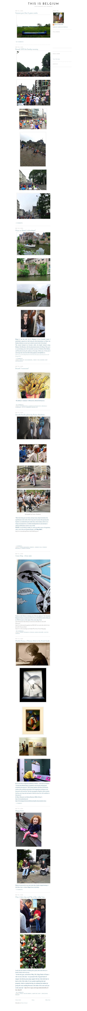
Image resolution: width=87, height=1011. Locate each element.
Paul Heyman (40, 359)
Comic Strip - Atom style (23, 556)
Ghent (35, 359)
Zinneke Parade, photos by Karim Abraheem (30, 415)
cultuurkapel (29, 359)
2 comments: (19, 358)
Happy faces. (19, 811)
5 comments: (19, 889)
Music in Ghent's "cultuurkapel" (25, 230)
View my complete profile (60, 27)
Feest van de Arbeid (25, 993)
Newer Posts (18, 1000)
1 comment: (19, 803)
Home (33, 1000)
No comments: (20, 41)
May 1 (39, 993)
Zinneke (32, 547)
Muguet (17, 994)
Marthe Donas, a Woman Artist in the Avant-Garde (32, 641)
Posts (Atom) (24, 1003)
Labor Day (35, 993)
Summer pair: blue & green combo (26, 13)
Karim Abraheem (24, 547)
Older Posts (47, 1000)
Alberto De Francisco (34, 406)
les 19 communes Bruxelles (30, 407)
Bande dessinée (39, 632)
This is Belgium (43, 4)
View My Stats (56, 59)
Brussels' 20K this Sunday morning (26, 49)
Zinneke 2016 (38, 547)
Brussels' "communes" (22, 368)
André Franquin (24, 632)
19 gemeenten (24, 406)
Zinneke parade (25, 548)
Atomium (31, 632)
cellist (22, 359)
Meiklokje (45, 993)
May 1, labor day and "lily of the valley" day (30, 897)
